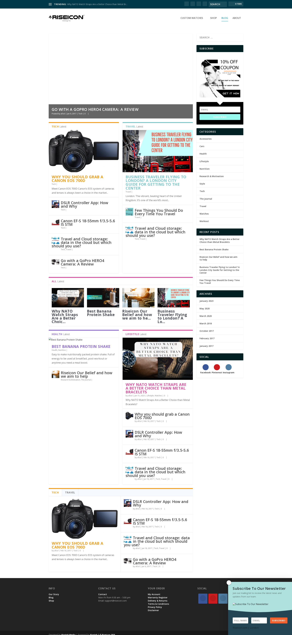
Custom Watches (192, 18)
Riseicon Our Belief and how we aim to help (86, 374)
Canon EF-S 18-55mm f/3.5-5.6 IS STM (88, 222)
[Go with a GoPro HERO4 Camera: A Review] (55, 262)
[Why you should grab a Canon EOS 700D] (84, 151)
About (237, 18)
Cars (202, 146)
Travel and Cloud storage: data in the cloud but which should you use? (81, 242)
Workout (204, 221)
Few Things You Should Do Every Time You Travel (159, 212)
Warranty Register (157, 597)
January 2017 (206, 346)
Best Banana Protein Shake (101, 312)
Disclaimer (153, 610)
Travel (68, 249)
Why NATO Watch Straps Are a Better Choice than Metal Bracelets (156, 388)
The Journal (86, 379)
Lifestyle (150, 395)
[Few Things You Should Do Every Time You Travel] (129, 212)
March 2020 (206, 316)
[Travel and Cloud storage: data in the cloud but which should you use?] (55, 240)
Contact (102, 594)
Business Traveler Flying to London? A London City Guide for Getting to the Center (156, 182)
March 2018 (206, 323)
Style (202, 183)
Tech (80, 113)
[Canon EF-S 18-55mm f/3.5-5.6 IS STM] (55, 222)
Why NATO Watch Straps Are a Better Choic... (65, 316)
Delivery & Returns (157, 600)
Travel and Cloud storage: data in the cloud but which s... (95, 4)
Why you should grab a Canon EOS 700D (77, 178)
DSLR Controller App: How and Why (84, 204)
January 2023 (206, 300)
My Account (154, 594)
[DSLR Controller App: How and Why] (55, 204)
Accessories (206, 138)
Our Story (54, 594)
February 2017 (207, 338)
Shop (213, 18)
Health (54, 350)
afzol (63, 113)
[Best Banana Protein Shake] (103, 297)
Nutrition (62, 350)
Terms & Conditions (158, 603)
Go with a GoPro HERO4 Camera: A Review (95, 109)
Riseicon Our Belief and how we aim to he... (137, 314)
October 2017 (207, 330)
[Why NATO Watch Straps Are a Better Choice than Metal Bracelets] (68, 297)
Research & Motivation (70, 379)
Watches (158, 395)
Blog (224, 18)
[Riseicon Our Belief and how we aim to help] (138, 297)
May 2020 (205, 308)
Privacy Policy (155, 607)
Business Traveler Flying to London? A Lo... (172, 316)
